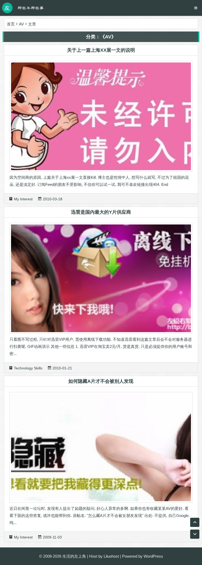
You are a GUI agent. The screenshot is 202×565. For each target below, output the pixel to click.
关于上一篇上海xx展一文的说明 (101, 50)
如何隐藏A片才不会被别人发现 (100, 381)
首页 (11, 24)
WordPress (153, 556)
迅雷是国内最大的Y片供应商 (101, 212)
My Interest (23, 199)
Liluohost (111, 556)
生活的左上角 (74, 556)
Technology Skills (28, 368)
